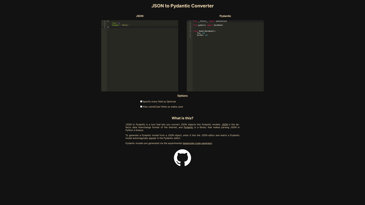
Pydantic (188, 127)
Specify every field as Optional (159, 101)
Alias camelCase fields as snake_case (163, 106)
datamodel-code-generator (197, 143)
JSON (225, 124)
